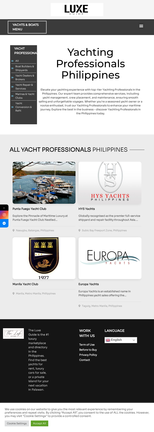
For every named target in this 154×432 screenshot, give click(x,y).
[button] (141, 26)
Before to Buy (88, 349)
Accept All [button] (39, 423)
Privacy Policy (88, 354)
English (116, 340)
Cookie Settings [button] (17, 423)
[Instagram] (4, 215)
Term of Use (87, 344)
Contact (84, 360)
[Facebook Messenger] (4, 223)
